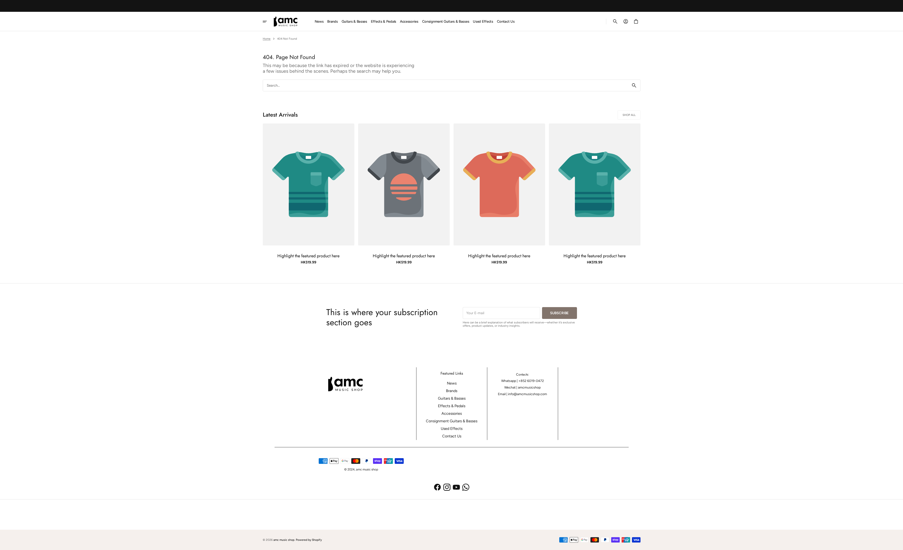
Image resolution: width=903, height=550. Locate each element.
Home (267, 38)
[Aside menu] (268, 21)
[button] (615, 21)
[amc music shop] (287, 21)
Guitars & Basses (452, 398)
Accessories (451, 413)
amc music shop (283, 540)
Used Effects (451, 428)
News (452, 383)
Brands (451, 391)
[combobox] (445, 85)
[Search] (634, 85)
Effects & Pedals (451, 406)
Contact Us (451, 436)
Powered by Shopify (309, 540)
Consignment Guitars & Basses (451, 421)
